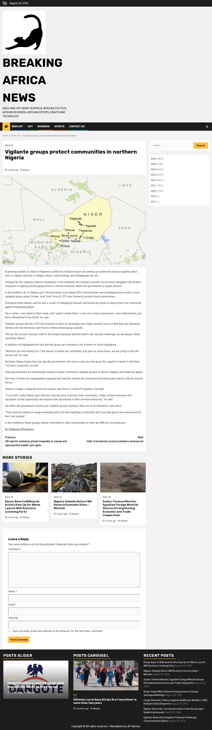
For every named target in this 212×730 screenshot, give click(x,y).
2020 (153, 191)
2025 (153, 164)
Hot (30, 126)
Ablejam (26, 170)
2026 (153, 158)
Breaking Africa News (32, 80)
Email (12, 604)
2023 (153, 174)
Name (12, 591)
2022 (153, 180)
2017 (153, 201)
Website (13, 617)
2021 (153, 185)
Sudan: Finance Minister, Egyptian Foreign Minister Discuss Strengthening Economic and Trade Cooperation (121, 508)
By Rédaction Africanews (19, 429)
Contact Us (76, 126)
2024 (153, 169)
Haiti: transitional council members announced (115, 439)
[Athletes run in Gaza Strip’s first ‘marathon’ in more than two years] (105, 675)
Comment (14, 549)
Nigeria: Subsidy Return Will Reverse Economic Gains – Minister (73, 505)
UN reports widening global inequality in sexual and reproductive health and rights (36, 441)
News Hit (17, 126)
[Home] (6, 126)
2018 (153, 196)
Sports (59, 126)
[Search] (207, 126)
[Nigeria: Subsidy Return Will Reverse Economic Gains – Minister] (74, 477)
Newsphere (116, 726)
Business (44, 126)
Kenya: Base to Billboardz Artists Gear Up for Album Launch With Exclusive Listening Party (22, 506)
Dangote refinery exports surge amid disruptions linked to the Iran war (35, 685)
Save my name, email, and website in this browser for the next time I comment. (57, 631)
